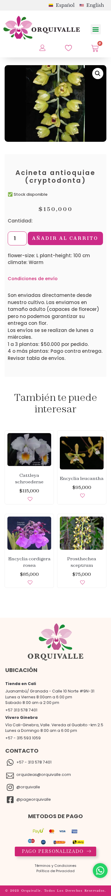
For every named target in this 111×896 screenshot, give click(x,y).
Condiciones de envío (33, 279)
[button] (96, 29)
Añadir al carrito (65, 238)
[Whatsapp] (100, 870)
